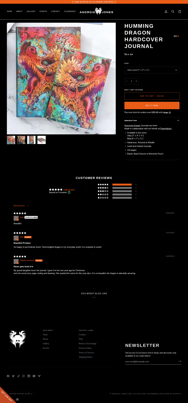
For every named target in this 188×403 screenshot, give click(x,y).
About (45, 339)
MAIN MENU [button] (48, 330)
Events (46, 348)
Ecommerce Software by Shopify (164, 394)
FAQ (81, 339)
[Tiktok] (18, 376)
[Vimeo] (39, 376)
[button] (10, 11)
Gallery (46, 343)
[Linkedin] (29, 376)
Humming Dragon (132, 125)
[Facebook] (8, 376)
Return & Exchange (87, 343)
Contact (82, 335)
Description (130, 120)
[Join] (179, 361)
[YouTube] (34, 376)
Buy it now (152, 106)
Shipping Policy (85, 357)
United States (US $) (19, 394)
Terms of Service (86, 353)
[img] (20, 213)
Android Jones (119, 394)
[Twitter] (13, 376)
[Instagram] (23, 376)
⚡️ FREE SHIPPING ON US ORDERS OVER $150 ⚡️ (94, 2)
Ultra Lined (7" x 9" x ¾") (138, 70)
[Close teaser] (17, 399)
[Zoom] (61, 78)
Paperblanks (166, 129)
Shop (45, 335)
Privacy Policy (85, 348)
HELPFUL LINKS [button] (86, 330)
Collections (139, 394)
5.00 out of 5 (68, 190)
